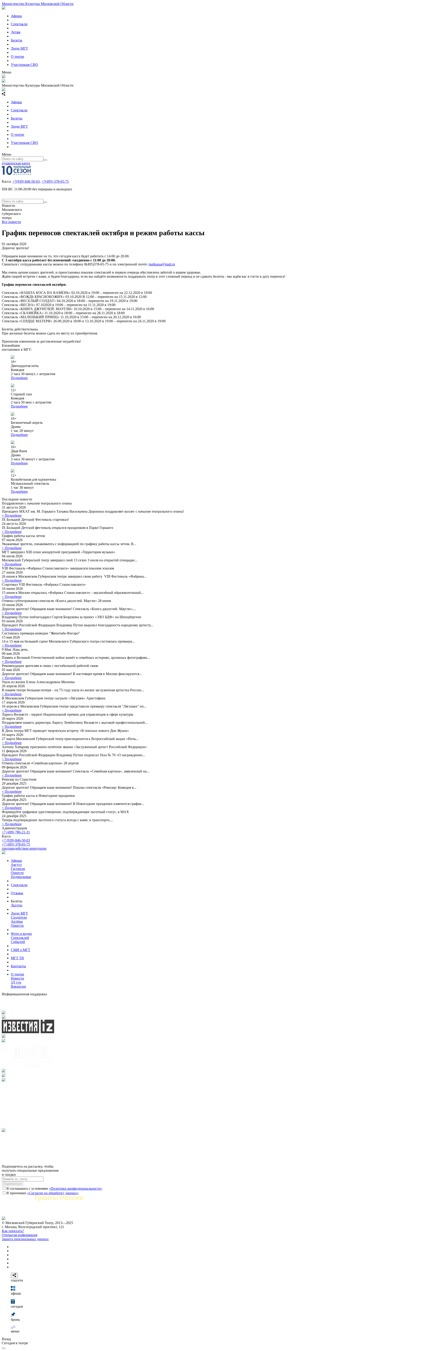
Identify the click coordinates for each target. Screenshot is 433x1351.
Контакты (18, 966)
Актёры (17, 921)
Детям (15, 32)
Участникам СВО (24, 65)
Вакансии (18, 986)
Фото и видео (21, 934)
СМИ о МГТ (20, 950)
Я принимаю (42, 1193)
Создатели (19, 917)
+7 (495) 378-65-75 (16, 844)
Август (16, 865)
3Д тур (16, 982)
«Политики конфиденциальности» (75, 1188)
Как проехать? (13, 1231)
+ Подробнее (12, 515)
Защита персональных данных (25, 1239)
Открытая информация (19, 1235)
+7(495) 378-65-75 (55, 181)
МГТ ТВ (17, 958)
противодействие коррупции (24, 848)
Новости (17, 978)
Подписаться (12, 1183)
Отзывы (17, 893)
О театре (17, 56)
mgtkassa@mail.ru (162, 264)
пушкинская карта (16, 163)
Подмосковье (21, 877)
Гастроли (18, 869)
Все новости (11, 222)
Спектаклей (20, 938)
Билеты (16, 40)
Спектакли (19, 24)
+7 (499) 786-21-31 (16, 832)
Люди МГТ (19, 48)
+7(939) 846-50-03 (26, 181)
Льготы (16, 905)
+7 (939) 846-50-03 (16, 840)
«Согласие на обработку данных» (53, 1193)
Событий (18, 942)
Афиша (16, 16)
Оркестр (17, 873)
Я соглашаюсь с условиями (54, 1188)
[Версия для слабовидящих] (3, 1348)
